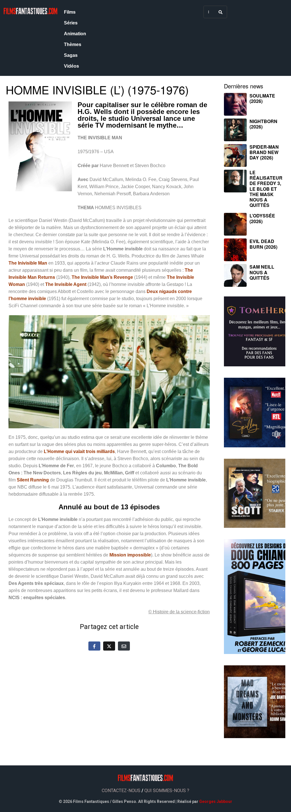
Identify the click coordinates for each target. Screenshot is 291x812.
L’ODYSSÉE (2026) (262, 218)
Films (70, 12)
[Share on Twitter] (109, 646)
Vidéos (71, 66)
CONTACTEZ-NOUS (121, 790)
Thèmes (72, 44)
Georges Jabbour (215, 801)
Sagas (71, 55)
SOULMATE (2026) (262, 98)
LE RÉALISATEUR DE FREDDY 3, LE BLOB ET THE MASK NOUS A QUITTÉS (266, 188)
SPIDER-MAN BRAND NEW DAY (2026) (264, 152)
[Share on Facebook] (94, 646)
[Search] (220, 12)
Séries (71, 22)
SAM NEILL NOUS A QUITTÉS (262, 272)
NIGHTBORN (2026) (263, 124)
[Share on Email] (124, 646)
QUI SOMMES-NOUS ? (166, 790)
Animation (75, 33)
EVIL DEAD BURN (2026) (263, 244)
